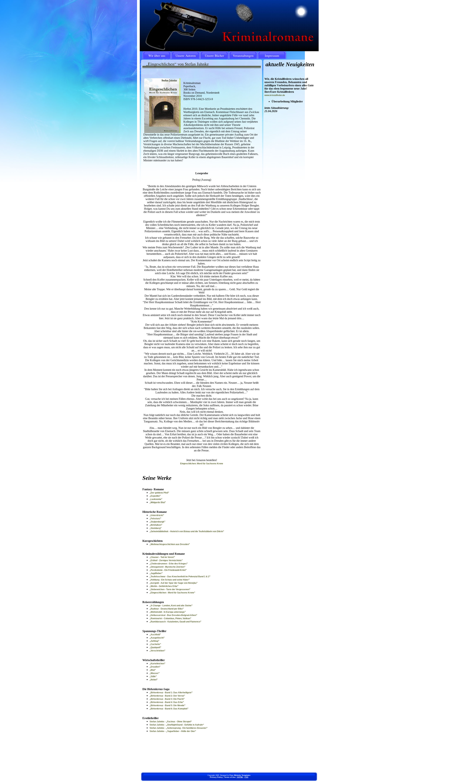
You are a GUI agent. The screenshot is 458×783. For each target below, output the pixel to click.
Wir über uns (156, 55)
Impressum (272, 55)
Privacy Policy (216, 777)
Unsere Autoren (186, 55)
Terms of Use (230, 777)
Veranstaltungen (243, 55)
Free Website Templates (240, 775)
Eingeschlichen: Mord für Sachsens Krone (201, 463)
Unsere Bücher (214, 55)
